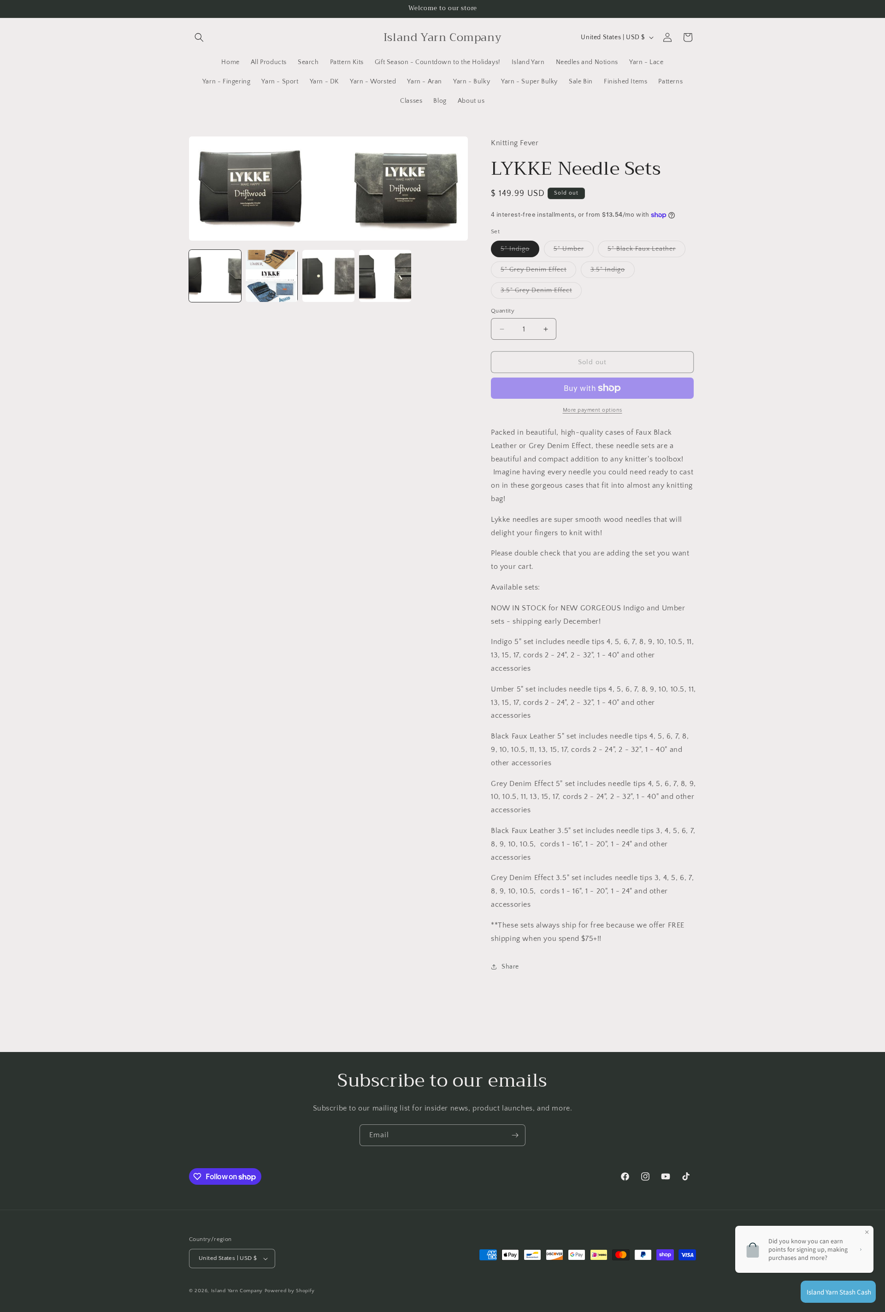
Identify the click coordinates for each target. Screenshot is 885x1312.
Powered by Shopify (290, 1291)
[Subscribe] (515, 1135)
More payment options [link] (592, 410)
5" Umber (574, 251)
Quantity (502, 310)
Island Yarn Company (237, 1291)
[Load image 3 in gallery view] (328, 276)
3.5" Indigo (612, 272)
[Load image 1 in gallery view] (215, 276)
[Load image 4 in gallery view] (385, 276)
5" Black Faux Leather (646, 251)
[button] (199, 37)
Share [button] (510, 966)
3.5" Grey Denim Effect (541, 292)
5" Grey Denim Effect (538, 272)
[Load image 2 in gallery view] (272, 276)
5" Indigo (520, 251)
